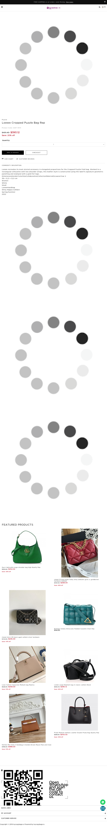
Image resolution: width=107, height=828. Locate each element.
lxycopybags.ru (18, 824)
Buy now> (69, 2)
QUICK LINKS (6, 808)
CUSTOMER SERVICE (8, 818)
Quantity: (6, 140)
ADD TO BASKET (13, 152)
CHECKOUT (36, 152)
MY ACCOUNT (6, 813)
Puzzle (4, 119)
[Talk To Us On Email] (102, 808)
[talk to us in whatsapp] (102, 802)
